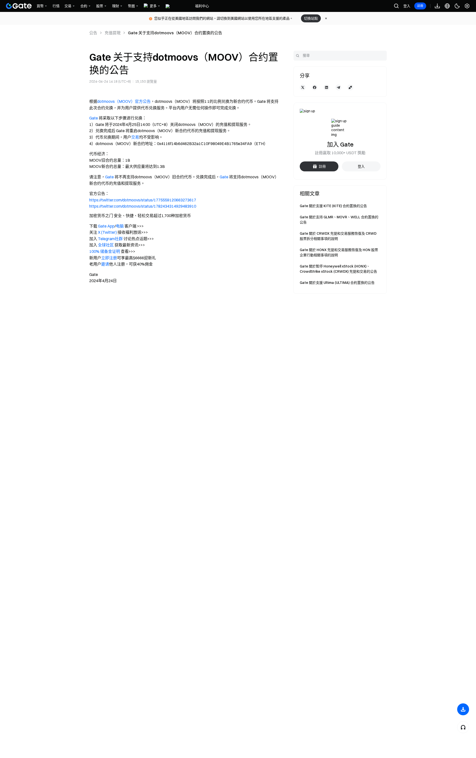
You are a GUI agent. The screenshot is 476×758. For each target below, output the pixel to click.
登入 (406, 6)
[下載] (463, 709)
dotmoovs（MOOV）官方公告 (124, 101)
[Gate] (19, 6)
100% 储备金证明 (104, 251)
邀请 (105, 264)
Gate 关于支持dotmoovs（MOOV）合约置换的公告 (175, 32)
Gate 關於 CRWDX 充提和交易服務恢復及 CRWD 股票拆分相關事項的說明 (338, 236)
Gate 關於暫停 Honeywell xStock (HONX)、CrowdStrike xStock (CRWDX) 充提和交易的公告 (338, 269)
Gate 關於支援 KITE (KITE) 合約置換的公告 (333, 206)
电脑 (120, 226)
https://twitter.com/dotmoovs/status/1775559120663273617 (142, 199)
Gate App (106, 226)
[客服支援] (463, 727)
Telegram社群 (110, 238)
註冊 (420, 6)
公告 (93, 32)
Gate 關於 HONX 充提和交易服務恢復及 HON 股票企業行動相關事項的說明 (339, 252)
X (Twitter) (107, 232)
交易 (135, 137)
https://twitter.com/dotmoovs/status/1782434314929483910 (142, 206)
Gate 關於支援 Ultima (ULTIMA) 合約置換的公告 (337, 282)
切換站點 (311, 18)
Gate (93, 117)
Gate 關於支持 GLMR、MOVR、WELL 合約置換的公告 (339, 220)
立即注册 (109, 257)
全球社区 (106, 244)
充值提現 (112, 32)
